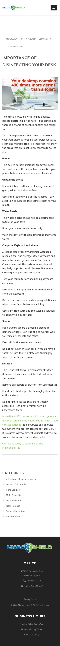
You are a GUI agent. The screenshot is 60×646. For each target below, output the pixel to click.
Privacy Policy (30, 599)
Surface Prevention (15, 46)
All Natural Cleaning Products (21, 479)
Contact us (29, 634)
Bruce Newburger (28, 39)
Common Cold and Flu (16, 484)
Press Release (13, 505)
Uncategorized (13, 516)
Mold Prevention (14, 495)
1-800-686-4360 (33, 580)
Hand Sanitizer (13, 489)
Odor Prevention (14, 500)
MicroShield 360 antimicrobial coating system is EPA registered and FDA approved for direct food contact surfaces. (30, 420)
